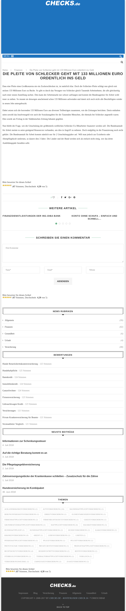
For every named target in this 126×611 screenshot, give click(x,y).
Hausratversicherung (95, 525)
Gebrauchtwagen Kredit (12, 404)
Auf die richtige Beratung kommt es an (24, 453)
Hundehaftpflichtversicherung (46, 530)
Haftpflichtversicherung (64, 525)
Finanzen (18, 70)
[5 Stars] (11, 185)
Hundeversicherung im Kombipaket (23, 488)
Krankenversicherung (16, 535)
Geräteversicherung (95, 520)
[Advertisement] (63, 31)
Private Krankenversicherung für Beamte (20, 417)
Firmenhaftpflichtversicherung (21, 520)
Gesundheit (64, 334)
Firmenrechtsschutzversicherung (61, 520)
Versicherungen (9, 411)
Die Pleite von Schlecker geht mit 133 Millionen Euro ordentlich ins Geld (62, 70)
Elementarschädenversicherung (89, 514)
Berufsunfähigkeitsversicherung (21, 514)
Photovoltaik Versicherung (19, 546)
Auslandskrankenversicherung (20, 509)
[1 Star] (3, 185)
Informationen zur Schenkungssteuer (24, 441)
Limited (80, 535)
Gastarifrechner (9, 390)
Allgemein (64, 320)
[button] (6, 56)
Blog (35, 593)
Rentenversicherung (86, 551)
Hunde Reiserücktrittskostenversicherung (20, 364)
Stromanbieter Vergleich (13, 424)
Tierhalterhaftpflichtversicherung (55, 556)
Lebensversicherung (59, 535)
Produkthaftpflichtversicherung (91, 546)
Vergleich (85, 556)
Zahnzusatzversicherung (47, 562)
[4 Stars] (9, 185)
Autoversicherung (53, 509)
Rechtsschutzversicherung (18, 551)
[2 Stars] (5, 185)
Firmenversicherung (11, 397)
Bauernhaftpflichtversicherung (87, 509)
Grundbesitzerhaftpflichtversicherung (24, 525)
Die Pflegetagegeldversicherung (21, 464)
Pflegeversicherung (54, 540)
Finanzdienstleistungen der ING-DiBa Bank (32, 216)
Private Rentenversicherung (54, 546)
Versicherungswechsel (16, 562)
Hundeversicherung (79, 530)
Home (5, 70)
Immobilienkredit (10, 384)
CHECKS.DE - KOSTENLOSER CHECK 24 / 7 (70, 598)
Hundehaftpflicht (9, 370)
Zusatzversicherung (78, 562)
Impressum (23, 593)
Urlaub (64, 340)
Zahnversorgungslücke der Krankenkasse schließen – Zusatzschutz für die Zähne (50, 476)
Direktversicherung (55, 514)
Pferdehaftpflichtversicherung (21, 540)
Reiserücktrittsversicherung (54, 551)
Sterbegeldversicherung (17, 556)
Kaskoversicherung (106, 530)
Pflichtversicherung (82, 540)
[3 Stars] (7, 185)
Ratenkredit (7, 377)
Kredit (38, 535)
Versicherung (64, 347)
